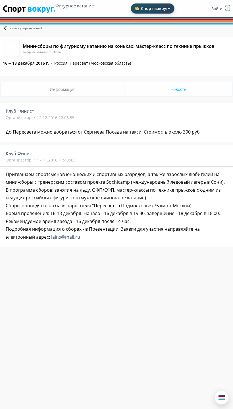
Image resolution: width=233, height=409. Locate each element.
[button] (221, 397)
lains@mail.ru (65, 237)
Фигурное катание (74, 6)
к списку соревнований (26, 28)
